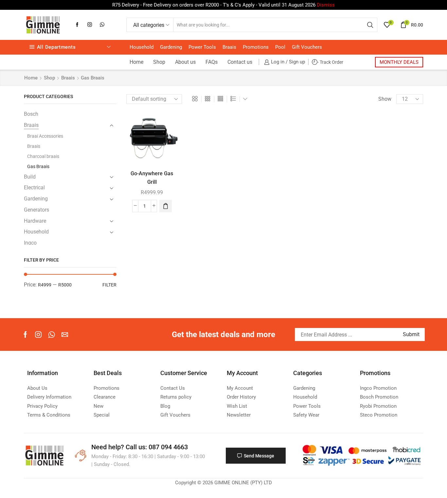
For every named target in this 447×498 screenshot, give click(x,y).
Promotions (256, 47)
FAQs (212, 62)
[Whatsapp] (102, 24)
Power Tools (202, 47)
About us (185, 62)
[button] (165, 206)
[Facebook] (77, 24)
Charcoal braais (43, 156)
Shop (159, 62)
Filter (109, 284)
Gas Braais (38, 166)
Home (136, 62)
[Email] (65, 334)
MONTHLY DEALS (399, 62)
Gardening (171, 47)
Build (30, 177)
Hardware (35, 221)
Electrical (34, 187)
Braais (229, 47)
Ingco (30, 243)
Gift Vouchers (307, 47)
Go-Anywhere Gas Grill (152, 177)
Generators (36, 210)
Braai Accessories (45, 136)
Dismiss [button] (326, 5)
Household (141, 47)
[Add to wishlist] (168, 122)
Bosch (31, 114)
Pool (280, 47)
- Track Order (330, 62)
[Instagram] (89, 24)
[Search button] (370, 25)
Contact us (239, 62)
